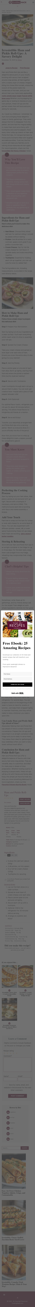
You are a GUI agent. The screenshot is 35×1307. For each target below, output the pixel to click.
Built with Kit (18, 693)
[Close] (31, 613)
